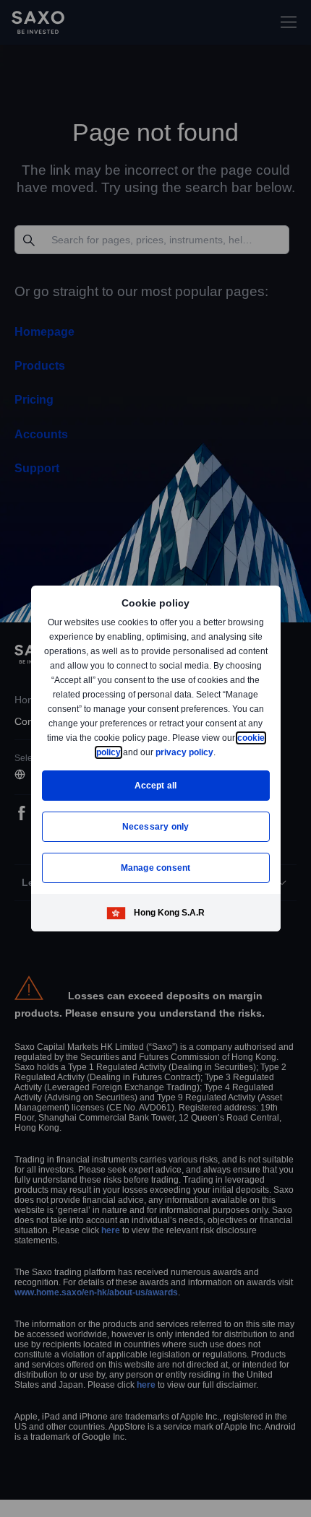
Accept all (156, 785)
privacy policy (217, 752)
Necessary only (155, 826)
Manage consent (155, 867)
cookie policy (125, 752)
